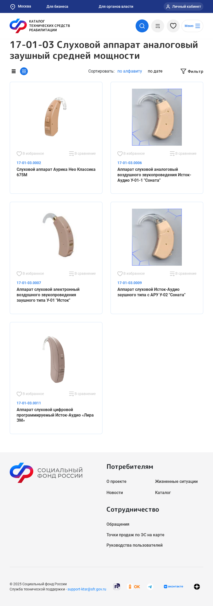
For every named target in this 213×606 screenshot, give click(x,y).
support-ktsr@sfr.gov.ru (87, 589)
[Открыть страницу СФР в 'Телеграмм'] (150, 586)
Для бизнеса (57, 6)
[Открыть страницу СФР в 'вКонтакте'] (174, 587)
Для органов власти (116, 6)
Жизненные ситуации (176, 481)
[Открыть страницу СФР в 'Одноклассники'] (133, 586)
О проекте (116, 481)
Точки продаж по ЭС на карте (135, 534)
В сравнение (85, 153)
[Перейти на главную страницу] (40, 26)
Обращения (117, 524)
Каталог (163, 492)
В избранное (33, 153)
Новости (114, 492)
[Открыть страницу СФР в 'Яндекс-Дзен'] (196, 586)
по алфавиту (129, 71)
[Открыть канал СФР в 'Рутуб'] (116, 586)
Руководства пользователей (134, 545)
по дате (155, 71)
